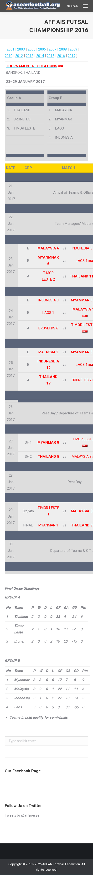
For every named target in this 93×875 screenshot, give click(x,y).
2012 (19, 56)
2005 (31, 49)
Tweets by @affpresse (22, 815)
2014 (40, 56)
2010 (8, 56)
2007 (52, 49)
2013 (29, 56)
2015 (50, 56)
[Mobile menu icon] (85, 6)
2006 (42, 49)
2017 (71, 56)
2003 (21, 49)
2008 (63, 49)
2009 (73, 49)
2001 (10, 49)
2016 (61, 56)
